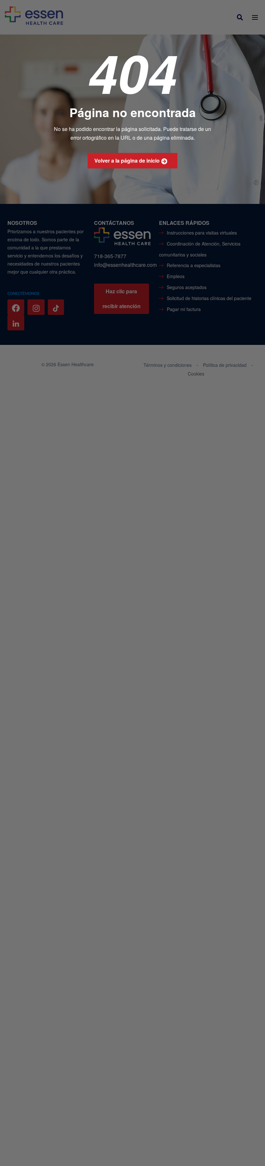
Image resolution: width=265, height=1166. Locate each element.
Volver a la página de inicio (127, 160)
